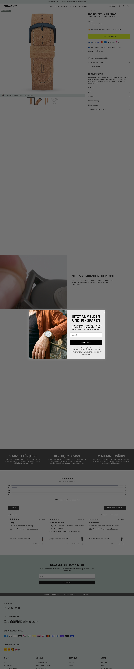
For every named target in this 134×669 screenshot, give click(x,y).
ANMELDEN (86, 342)
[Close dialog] (102, 312)
